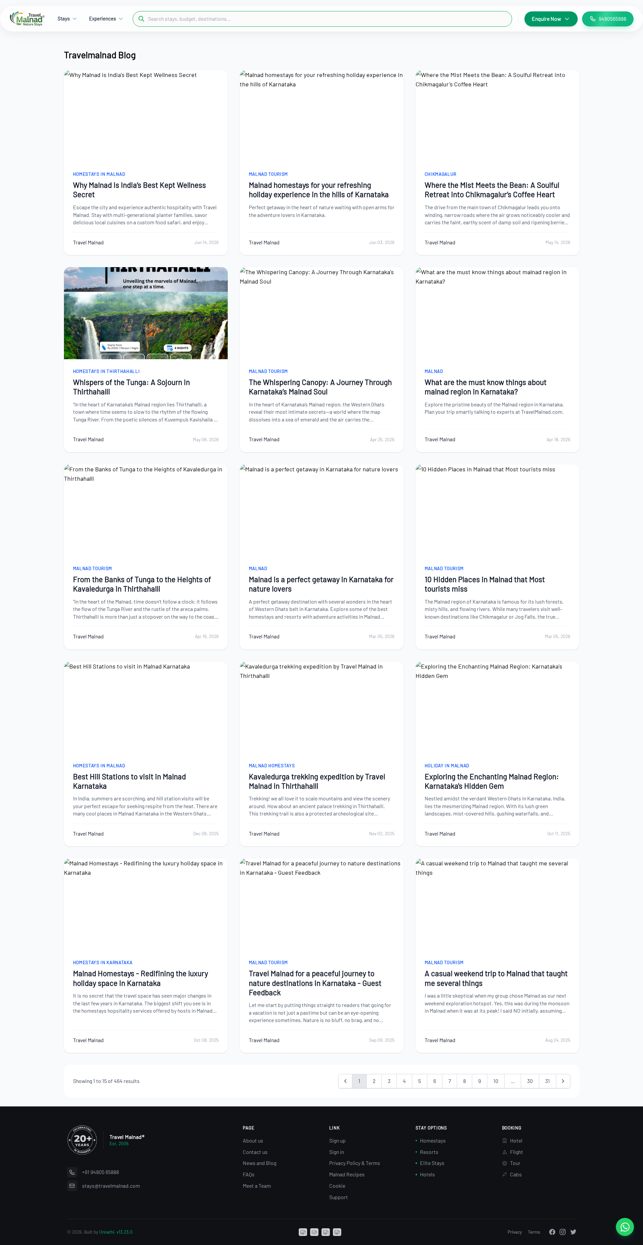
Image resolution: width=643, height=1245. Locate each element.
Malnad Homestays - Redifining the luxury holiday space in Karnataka (140, 977)
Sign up (337, 1140)
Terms (534, 1232)
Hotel (516, 1140)
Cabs (516, 1174)
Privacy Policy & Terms (354, 1163)
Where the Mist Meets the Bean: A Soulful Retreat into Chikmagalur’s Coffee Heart (492, 189)
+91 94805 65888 (100, 1172)
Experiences (102, 18)
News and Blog (259, 1163)
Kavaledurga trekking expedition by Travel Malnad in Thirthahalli (317, 781)
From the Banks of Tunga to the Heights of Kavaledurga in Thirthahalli (142, 583)
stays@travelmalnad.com (111, 1185)
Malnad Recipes (347, 1174)
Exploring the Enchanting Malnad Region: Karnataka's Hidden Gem (492, 781)
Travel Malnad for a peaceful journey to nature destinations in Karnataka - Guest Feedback (315, 982)
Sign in (336, 1152)
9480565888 (612, 18)
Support (338, 1197)
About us (253, 1140)
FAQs (249, 1174)
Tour (515, 1163)
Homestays (433, 1140)
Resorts (429, 1152)
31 (547, 1081)
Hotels (427, 1174)
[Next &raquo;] (563, 1081)
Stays (64, 18)
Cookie (337, 1185)
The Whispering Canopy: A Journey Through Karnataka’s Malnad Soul (320, 386)
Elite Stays (432, 1163)
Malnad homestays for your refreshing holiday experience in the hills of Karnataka (319, 189)
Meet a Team (257, 1185)
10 (495, 1081)
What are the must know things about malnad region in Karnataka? (486, 386)
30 (530, 1081)
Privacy (515, 1232)
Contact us (255, 1152)
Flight (516, 1152)
